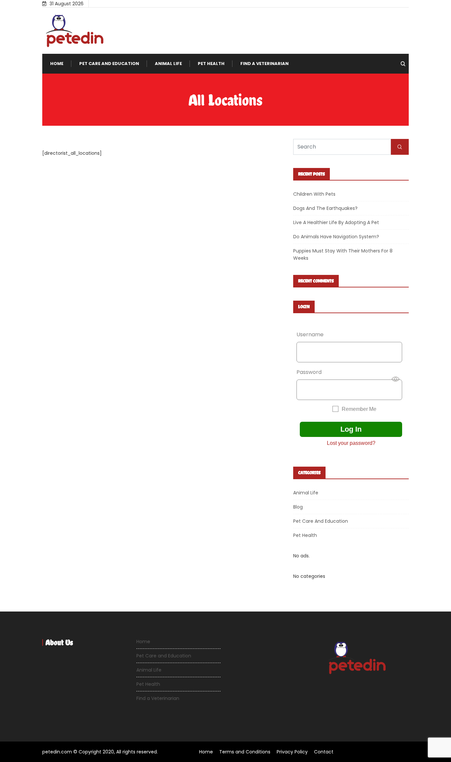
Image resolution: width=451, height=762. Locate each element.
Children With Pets (314, 194)
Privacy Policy (292, 751)
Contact (323, 751)
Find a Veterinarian (264, 63)
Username (310, 334)
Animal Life (168, 63)
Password (309, 372)
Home (56, 63)
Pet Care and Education (109, 63)
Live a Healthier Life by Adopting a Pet (336, 222)
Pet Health (211, 63)
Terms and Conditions (244, 751)
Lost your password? (351, 443)
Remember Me (359, 409)
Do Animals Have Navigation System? (336, 236)
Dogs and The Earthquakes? (325, 208)
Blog (298, 507)
